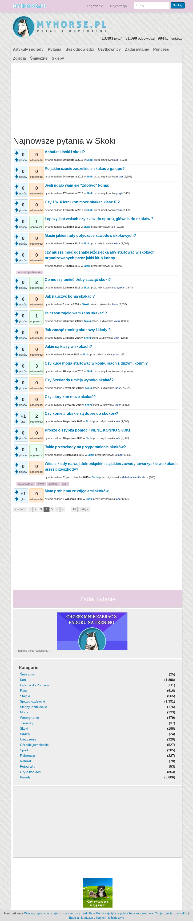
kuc (64, 483)
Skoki (89, 159)
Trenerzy (26, 723)
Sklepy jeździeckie (33, 707)
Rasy (24, 690)
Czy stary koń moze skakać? (70, 397)
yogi (119, 193)
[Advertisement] (96, 99)
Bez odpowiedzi (79, 49)
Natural (25, 761)
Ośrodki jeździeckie (34, 745)
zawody (52, 483)
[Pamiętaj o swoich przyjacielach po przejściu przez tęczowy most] (98, 892)
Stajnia (25, 696)
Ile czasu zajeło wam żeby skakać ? (76, 313)
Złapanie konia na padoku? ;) (34, 650)
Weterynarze (29, 718)
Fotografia (27, 766)
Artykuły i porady (28, 49)
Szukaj (177, 5)
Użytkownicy (109, 49)
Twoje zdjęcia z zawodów (171, 913)
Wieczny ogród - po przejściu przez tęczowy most (55, 913)
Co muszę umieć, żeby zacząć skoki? (78, 280)
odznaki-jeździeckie (29, 272)
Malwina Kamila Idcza (135, 477)
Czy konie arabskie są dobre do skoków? (81, 413)
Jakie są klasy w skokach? (68, 347)
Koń (23, 680)
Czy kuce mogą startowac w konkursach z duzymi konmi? (96, 363)
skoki (40, 483)
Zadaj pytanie (137, 49)
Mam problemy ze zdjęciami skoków (77, 491)
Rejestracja (118, 6)
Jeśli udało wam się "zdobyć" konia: (77, 185)
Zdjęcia (19, 58)
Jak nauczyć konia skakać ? (70, 296)
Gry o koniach (30, 772)
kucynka (118, 287)
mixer (119, 176)
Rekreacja (27, 755)
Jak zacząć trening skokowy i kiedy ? (78, 330)
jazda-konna (25, 483)
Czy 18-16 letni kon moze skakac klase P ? (82, 202)
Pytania (54, 49)
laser (115, 304)
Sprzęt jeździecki (32, 701)
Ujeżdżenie (28, 739)
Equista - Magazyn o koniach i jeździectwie (96, 917)
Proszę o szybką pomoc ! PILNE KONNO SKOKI (87, 430)
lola (118, 421)
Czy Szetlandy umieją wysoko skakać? (79, 380)
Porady (25, 777)
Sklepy (58, 58)
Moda (24, 712)
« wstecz (20, 509)
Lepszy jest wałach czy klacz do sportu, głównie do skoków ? (99, 219)
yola (116, 337)
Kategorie (28, 667)
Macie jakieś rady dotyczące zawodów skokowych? (90, 236)
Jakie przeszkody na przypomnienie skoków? (85, 447)
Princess (161, 49)
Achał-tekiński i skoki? (65, 152)
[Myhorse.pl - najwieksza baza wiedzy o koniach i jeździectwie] (60, 27)
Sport (24, 750)
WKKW (25, 734)
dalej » (84, 509)
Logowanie (95, 6)
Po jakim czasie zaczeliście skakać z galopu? (85, 169)
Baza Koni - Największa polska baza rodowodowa (121, 913)
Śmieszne (39, 58)
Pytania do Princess (34, 685)
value (116, 243)
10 (74, 509)
